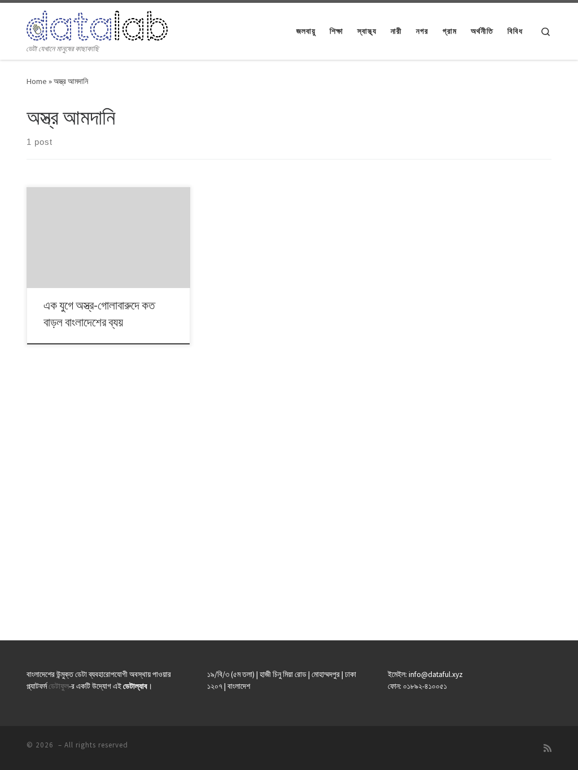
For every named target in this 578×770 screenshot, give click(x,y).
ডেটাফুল (59, 686)
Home (37, 81)
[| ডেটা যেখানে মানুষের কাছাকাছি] (97, 23)
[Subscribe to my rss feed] (547, 748)
